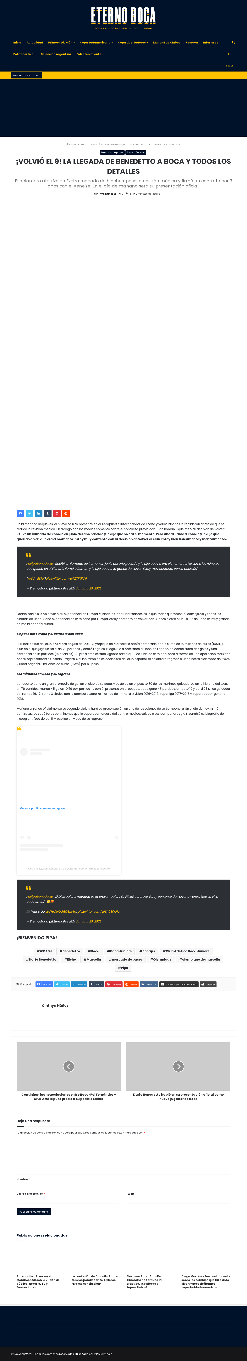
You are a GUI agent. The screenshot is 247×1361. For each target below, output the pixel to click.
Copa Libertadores (132, 42)
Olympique (162, 959)
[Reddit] (66, 513)
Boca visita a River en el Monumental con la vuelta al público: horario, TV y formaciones (38, 1281)
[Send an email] (115, 193)
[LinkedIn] (38, 513)
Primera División (60, 42)
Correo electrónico (31, 1194)
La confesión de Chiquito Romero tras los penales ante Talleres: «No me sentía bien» (96, 1280)
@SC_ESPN (36, 578)
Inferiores (210, 42)
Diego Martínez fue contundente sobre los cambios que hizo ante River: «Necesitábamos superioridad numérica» (205, 1281)
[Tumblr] (48, 513)
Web (131, 1194)
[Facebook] (20, 513)
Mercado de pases (112, 152)
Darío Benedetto (42, 959)
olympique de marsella (201, 959)
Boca (95, 951)
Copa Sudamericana (95, 42)
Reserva (192, 42)
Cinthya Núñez (103, 193)
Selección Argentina (56, 54)
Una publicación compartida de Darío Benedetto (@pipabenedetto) (69, 868)
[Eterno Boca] (123, 18)
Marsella (94, 959)
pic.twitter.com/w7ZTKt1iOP (66, 578)
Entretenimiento (88, 54)
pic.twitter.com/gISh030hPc (98, 911)
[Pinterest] (57, 513)
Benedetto (71, 951)
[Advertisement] (123, 108)
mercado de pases (127, 959)
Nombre (23, 1179)
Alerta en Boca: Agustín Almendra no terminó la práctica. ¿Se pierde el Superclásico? (144, 1281)
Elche (71, 959)
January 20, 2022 (88, 588)
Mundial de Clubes (166, 42)
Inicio (17, 42)
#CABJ (46, 951)
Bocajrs (148, 951)
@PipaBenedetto (40, 563)
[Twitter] (29, 513)
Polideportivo (23, 54)
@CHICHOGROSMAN (60, 911)
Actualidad (35, 42)
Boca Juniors (121, 951)
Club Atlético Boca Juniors (187, 951)
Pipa (124, 968)
